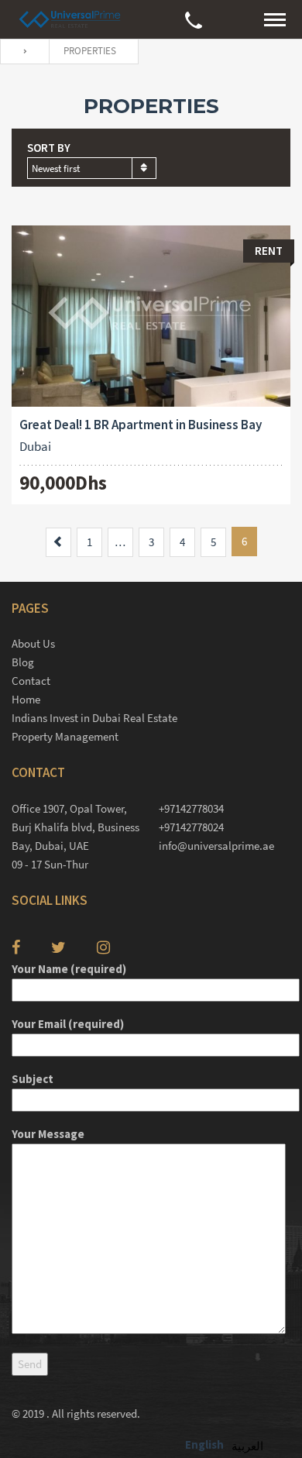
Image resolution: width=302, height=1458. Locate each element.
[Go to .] (21, 51)
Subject (32, 1078)
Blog (23, 662)
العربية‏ (247, 1446)
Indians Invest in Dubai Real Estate (94, 717)
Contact (31, 680)
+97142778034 (191, 808)
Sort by (48, 147)
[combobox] (91, 168)
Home (26, 699)
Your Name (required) (69, 968)
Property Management (65, 736)
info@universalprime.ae (216, 845)
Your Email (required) (68, 1023)
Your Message (48, 1133)
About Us (33, 643)
